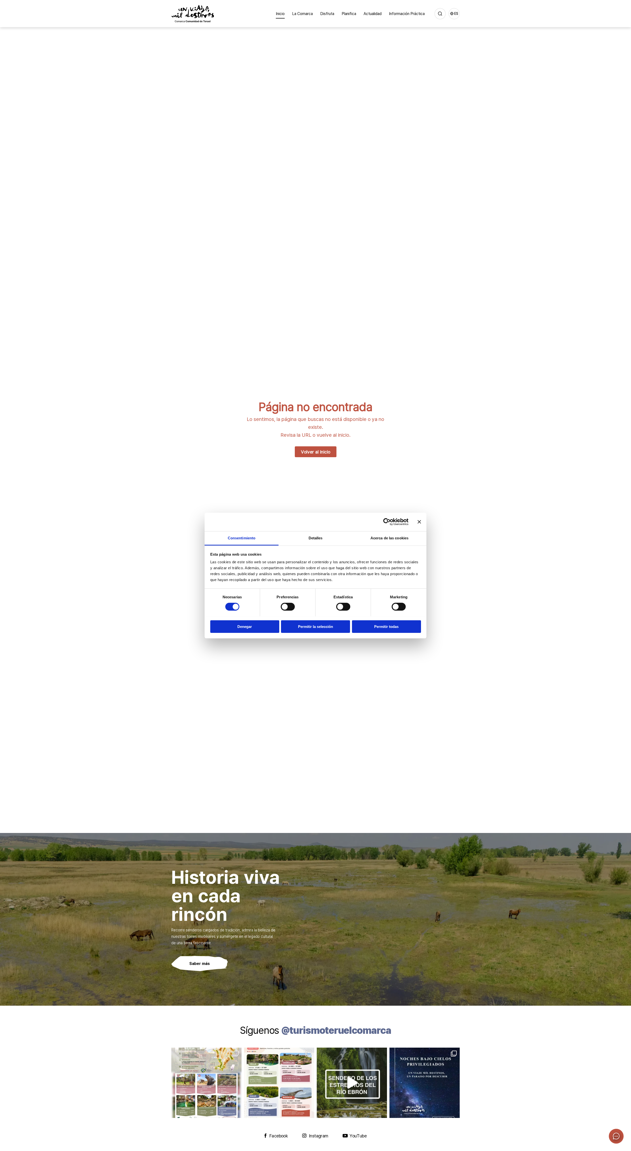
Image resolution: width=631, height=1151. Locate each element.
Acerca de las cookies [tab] (389, 538)
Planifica (349, 13)
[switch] (288, 607)
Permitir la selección (315, 626)
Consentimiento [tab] (241, 538)
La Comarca (302, 13)
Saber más (199, 963)
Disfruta (327, 13)
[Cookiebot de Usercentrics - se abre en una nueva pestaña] (386, 522)
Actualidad (373, 13)
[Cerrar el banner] (419, 522)
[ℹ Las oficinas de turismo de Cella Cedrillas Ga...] (279, 1083)
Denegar (244, 626)
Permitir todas (386, 626)
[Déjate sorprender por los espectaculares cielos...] (424, 1083)
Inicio (280, 13)
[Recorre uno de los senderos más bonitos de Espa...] (352, 1083)
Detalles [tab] (316, 538)
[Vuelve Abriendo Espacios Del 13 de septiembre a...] (206, 1083)
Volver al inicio (315, 452)
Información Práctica (407, 13)
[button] (616, 1136)
